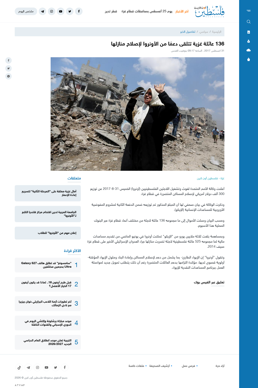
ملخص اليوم (26, 11)
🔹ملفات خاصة (138, 366)
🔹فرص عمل (190, 366)
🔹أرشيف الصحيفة (161, 366)
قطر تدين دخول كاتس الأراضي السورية (105, 11)
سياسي (203, 32)
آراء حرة (220, 366)
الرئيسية (216, 32)
